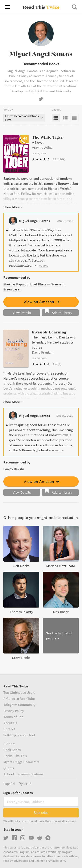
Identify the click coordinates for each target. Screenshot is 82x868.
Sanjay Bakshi (13, 469)
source (43, 265)
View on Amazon (41, 301)
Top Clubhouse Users (19, 692)
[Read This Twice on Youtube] (31, 838)
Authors (9, 744)
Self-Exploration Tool (19, 735)
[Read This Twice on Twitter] (5, 838)
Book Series (12, 750)
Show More (11, 207)
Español (9, 784)
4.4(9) (57, 364)
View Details (22, 313)
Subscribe (41, 813)
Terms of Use (13, 717)
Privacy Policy (13, 711)
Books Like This (15, 756)
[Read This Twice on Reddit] (39, 838)
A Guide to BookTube (19, 698)
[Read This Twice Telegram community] (47, 838)
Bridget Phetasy (38, 284)
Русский (25, 784)
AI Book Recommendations (23, 774)
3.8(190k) (59, 159)
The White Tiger (47, 137)
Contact (9, 729)
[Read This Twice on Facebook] (14, 838)
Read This (41, 7)
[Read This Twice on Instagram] (22, 838)
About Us (10, 723)
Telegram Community (19, 705)
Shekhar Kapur (14, 284)
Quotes (8, 768)
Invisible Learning (49, 331)
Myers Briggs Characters (21, 762)
